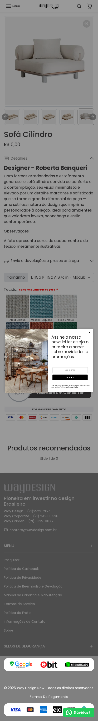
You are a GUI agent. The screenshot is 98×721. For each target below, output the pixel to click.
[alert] (49, 360)
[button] (70, 377)
